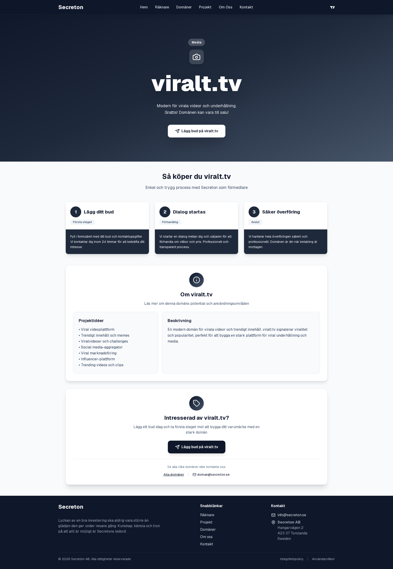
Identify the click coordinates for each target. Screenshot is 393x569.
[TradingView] (332, 7)
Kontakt (246, 7)
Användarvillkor (323, 559)
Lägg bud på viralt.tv (199, 131)
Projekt (205, 7)
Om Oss (225, 7)
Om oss (206, 536)
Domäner (184, 7)
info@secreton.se (291, 515)
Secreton (70, 7)
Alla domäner (174, 474)
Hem (144, 7)
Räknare (162, 7)
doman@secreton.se (213, 474)
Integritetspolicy (292, 559)
